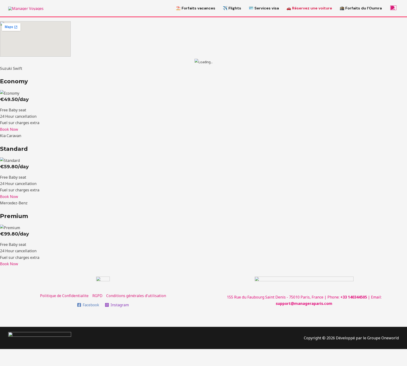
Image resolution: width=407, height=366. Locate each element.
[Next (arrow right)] (29, 362)
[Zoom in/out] (68, 353)
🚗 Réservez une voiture (309, 8)
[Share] (29, 353)
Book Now (9, 129)
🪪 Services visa (264, 8)
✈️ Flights (232, 8)
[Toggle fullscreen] (49, 353)
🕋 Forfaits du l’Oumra (361, 8)
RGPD (97, 295)
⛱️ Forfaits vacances (195, 8)
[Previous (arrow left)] (9, 362)
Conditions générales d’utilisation (136, 295)
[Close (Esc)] (9, 353)
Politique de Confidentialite (64, 295)
